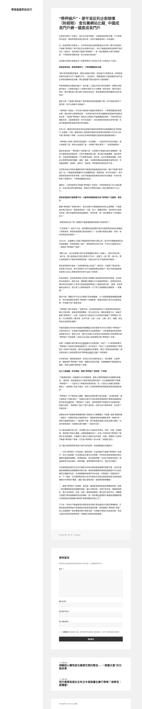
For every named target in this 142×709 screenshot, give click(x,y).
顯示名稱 (63, 601)
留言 (61, 569)
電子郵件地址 (64, 611)
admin (78, 535)
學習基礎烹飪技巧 (21, 9)
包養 (85, 349)
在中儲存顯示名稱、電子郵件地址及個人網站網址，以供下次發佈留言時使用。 (91, 632)
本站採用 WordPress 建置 (68, 704)
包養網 (84, 343)
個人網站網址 (64, 621)
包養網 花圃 (92, 352)
